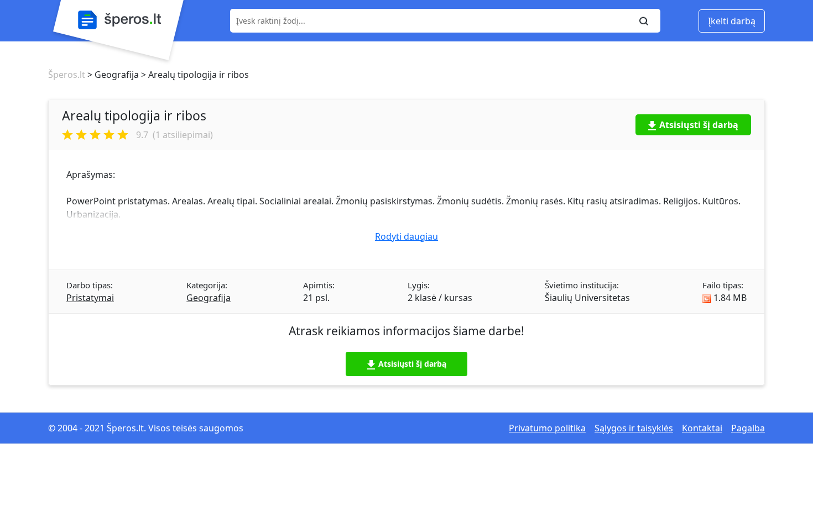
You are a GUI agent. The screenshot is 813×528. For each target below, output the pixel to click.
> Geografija (112, 74)
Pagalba (748, 428)
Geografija (208, 298)
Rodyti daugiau (406, 236)
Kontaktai (702, 428)
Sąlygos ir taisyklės (634, 428)
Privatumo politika (547, 428)
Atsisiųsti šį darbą (698, 125)
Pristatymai (90, 298)
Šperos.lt (66, 74)
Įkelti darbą (731, 21)
